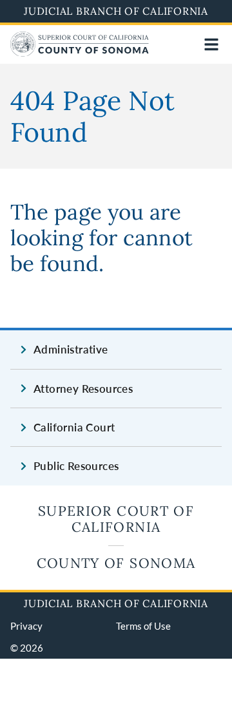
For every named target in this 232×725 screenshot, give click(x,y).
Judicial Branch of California (116, 11)
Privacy (26, 626)
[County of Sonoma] (79, 52)
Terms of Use (143, 626)
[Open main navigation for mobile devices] (211, 44)
